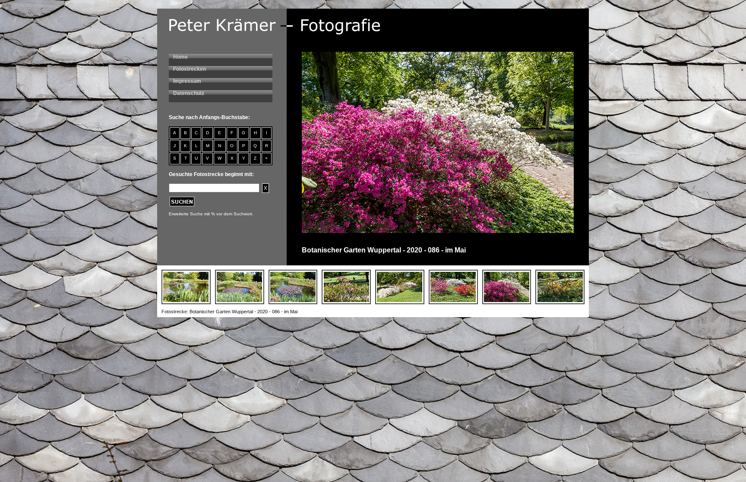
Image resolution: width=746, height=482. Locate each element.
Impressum (187, 81)
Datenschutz (188, 93)
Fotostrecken (189, 69)
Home (180, 57)
